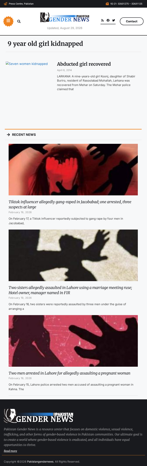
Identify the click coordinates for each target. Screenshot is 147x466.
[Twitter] (114, 20)
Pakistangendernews (40, 461)
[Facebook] (108, 20)
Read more (10, 451)
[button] (19, 21)
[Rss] (102, 20)
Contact (131, 21)
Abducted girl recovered (84, 64)
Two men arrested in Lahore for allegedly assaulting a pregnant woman (69, 373)
